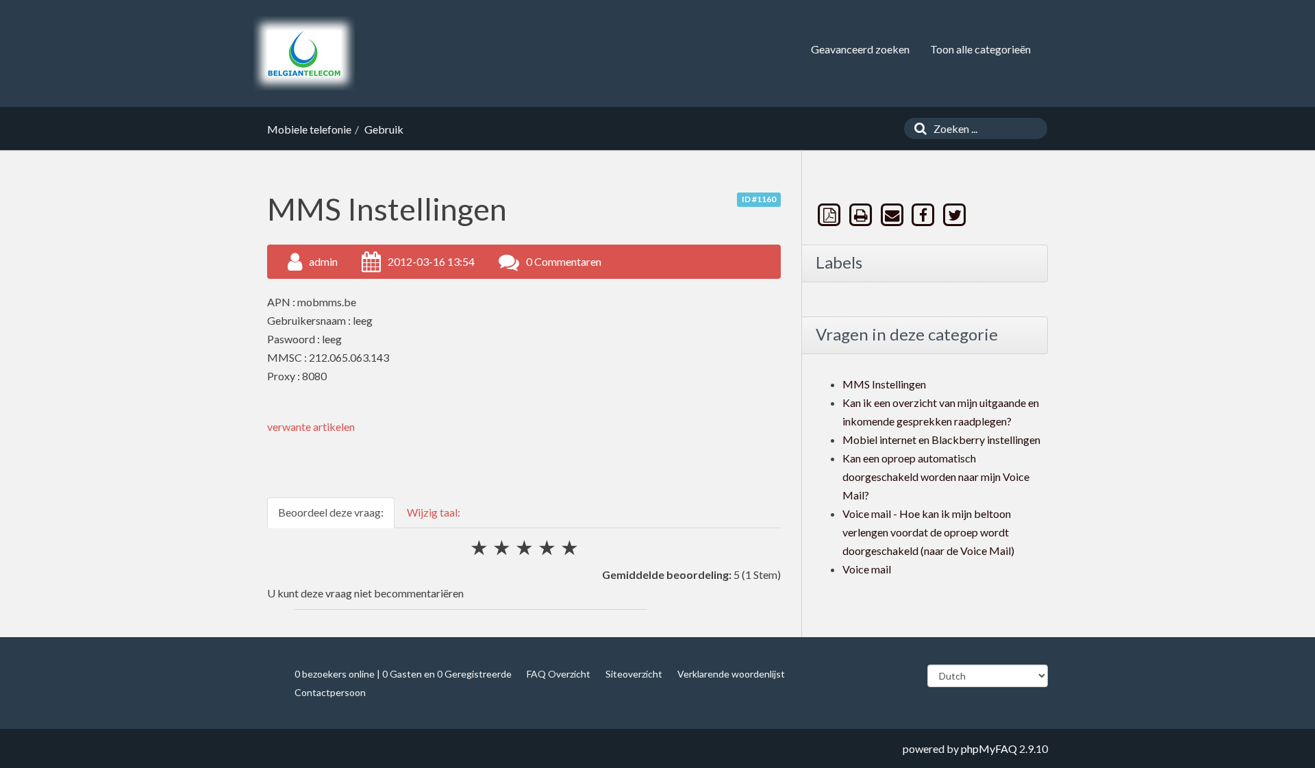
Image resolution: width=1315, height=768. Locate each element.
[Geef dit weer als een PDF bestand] (831, 214)
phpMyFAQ (989, 748)
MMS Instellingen (884, 384)
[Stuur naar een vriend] (893, 214)
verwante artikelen (311, 426)
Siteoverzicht (633, 674)
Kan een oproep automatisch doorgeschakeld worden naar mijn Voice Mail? (935, 476)
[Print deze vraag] (862, 214)
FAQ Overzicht (558, 674)
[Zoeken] (917, 128)
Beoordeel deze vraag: (331, 512)
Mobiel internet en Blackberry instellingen (941, 439)
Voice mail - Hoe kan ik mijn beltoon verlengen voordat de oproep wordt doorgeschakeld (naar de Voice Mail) (928, 532)
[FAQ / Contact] (304, 53)
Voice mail (866, 568)
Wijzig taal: (433, 512)
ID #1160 (759, 199)
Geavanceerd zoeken (860, 48)
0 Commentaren (563, 261)
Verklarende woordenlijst (731, 674)
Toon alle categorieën (980, 48)
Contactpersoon (330, 692)
